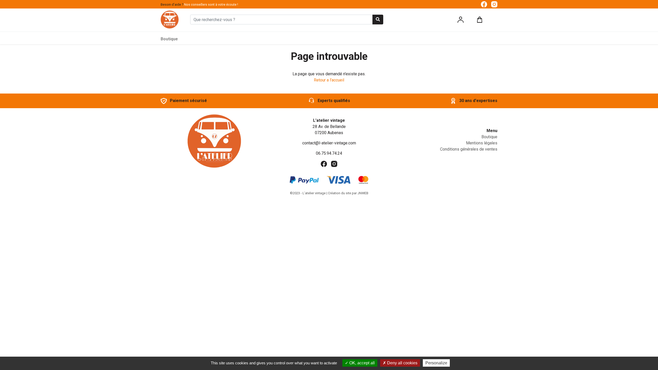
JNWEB (363, 193)
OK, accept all (361, 363)
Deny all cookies (401, 363)
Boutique (169, 38)
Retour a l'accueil (329, 80)
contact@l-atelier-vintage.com (329, 143)
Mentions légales (481, 143)
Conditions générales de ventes (468, 149)
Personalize (436, 363)
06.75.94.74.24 (329, 153)
